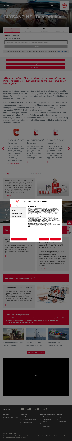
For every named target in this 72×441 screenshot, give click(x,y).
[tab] (18, 205)
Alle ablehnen (44, 239)
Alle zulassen (55, 239)
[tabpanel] (44, 217)
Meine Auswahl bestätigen (19, 239)
